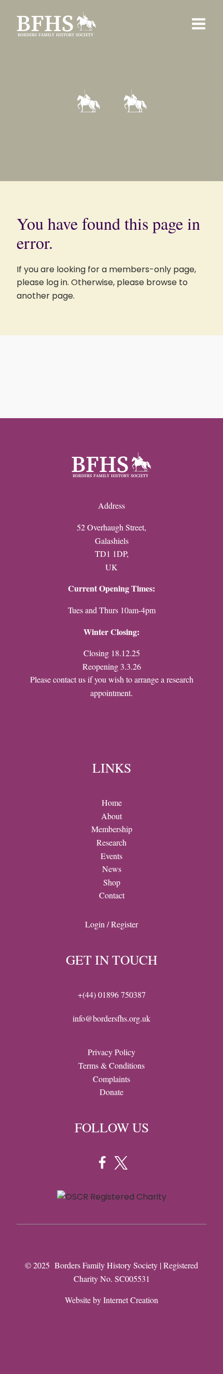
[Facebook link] (102, 1163)
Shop (111, 882)
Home (112, 802)
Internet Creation (130, 1299)
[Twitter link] (121, 1163)
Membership (111, 828)
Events (111, 855)
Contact (111, 895)
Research (111, 842)
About (111, 815)
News (111, 868)
